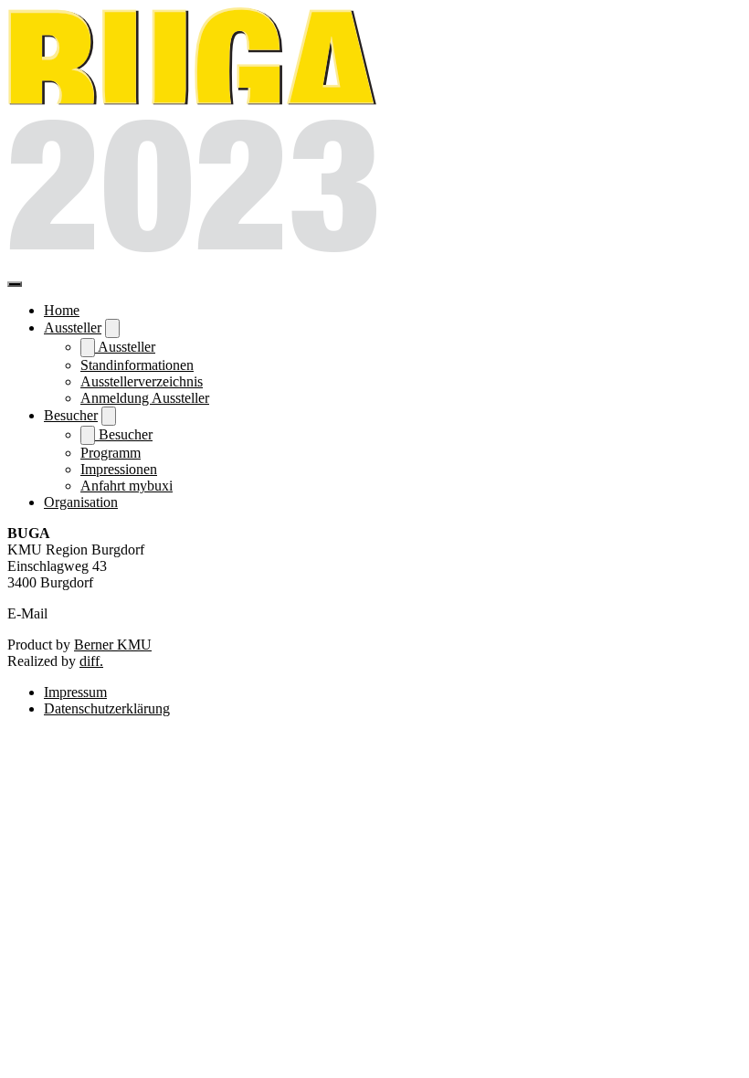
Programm (110, 452)
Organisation (81, 502)
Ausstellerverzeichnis (141, 381)
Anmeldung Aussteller (144, 398)
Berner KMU (113, 644)
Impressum (75, 692)
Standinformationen (137, 365)
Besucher (71, 415)
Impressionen (118, 469)
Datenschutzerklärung (107, 708)
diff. (91, 661)
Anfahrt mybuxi (126, 485)
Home (61, 310)
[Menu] (14, 284)
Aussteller (72, 327)
